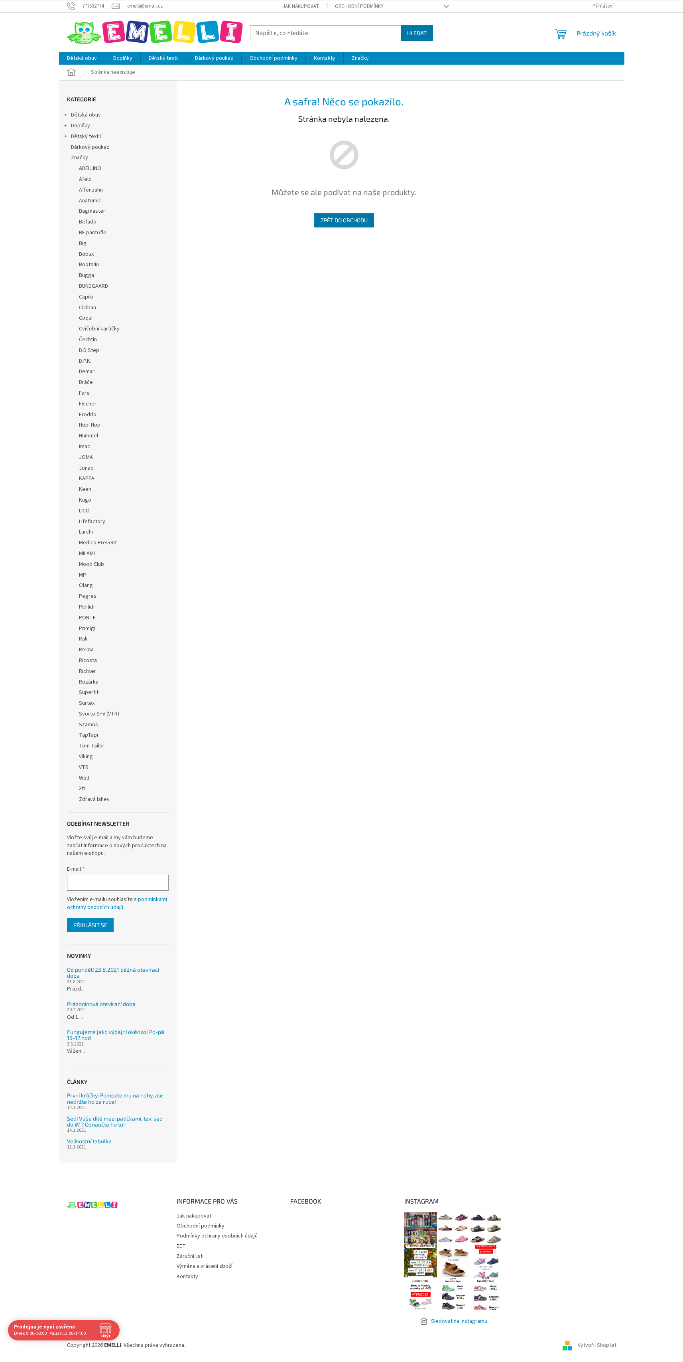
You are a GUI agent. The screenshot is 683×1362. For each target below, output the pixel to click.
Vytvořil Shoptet (597, 1346)
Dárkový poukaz (90, 147)
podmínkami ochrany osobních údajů (117, 903)
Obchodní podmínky (359, 6)
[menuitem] (82, 58)
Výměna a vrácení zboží (204, 1266)
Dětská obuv (86, 115)
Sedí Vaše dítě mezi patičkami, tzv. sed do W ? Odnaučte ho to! (115, 1121)
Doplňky (80, 126)
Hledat (417, 33)
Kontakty (187, 1277)
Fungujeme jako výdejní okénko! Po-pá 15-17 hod (115, 1035)
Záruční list (190, 1256)
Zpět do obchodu (344, 220)
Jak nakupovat (301, 6)
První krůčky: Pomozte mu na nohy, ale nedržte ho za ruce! (115, 1098)
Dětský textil (86, 136)
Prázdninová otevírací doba (101, 1004)
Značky (79, 158)
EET (181, 1246)
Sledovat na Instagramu (459, 1321)
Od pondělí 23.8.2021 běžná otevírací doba (113, 973)
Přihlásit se (90, 924)
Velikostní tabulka (89, 1141)
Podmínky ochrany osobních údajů (217, 1236)
